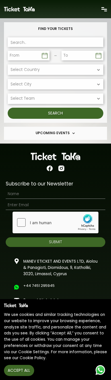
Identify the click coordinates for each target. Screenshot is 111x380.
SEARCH (55, 113)
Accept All (19, 370)
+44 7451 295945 (39, 285)
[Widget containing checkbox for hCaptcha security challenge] (55, 222)
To (65, 55)
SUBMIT (55, 242)
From (14, 55)
